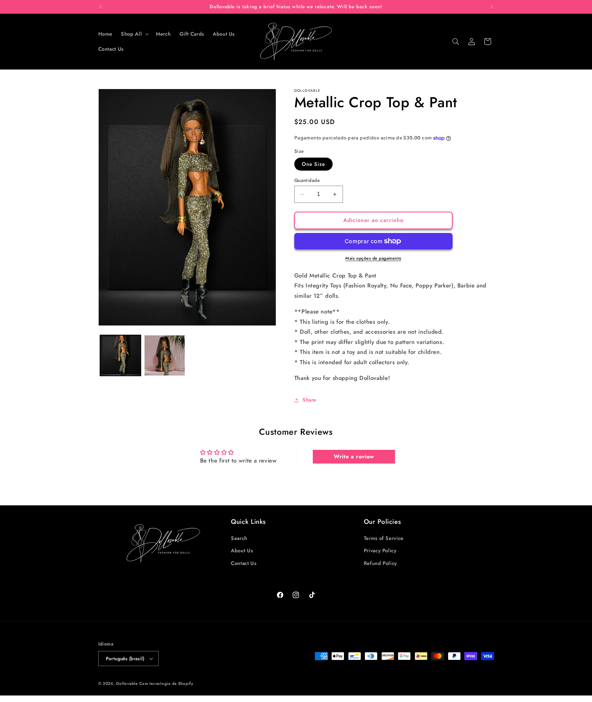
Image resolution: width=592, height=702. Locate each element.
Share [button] (309, 400)
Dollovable (126, 683)
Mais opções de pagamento (373, 258)
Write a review (354, 456)
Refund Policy (380, 563)
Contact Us (243, 563)
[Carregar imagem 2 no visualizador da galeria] (164, 355)
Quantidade (307, 180)
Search (239, 538)
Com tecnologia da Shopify (166, 683)
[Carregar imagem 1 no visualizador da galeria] (120, 355)
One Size (313, 164)
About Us (242, 551)
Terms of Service (384, 538)
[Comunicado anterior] (100, 7)
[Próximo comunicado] (491, 7)
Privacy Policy (380, 551)
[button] (134, 33)
